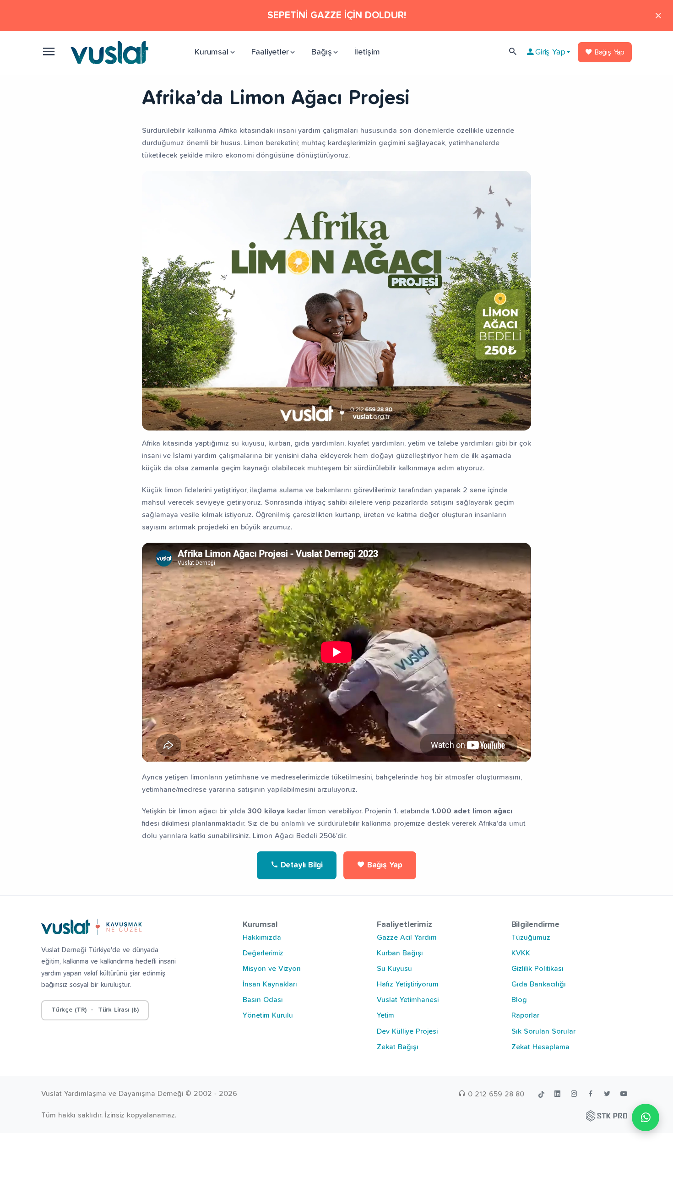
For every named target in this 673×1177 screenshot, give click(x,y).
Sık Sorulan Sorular (543, 1031)
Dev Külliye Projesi (407, 1031)
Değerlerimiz (263, 953)
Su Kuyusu (394, 968)
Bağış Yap (608, 52)
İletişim (367, 52)
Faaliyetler (270, 52)
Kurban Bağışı (400, 953)
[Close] (658, 15)
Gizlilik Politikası (537, 968)
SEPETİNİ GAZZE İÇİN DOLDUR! (336, 15)
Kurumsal (211, 52)
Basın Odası (263, 999)
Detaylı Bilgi (300, 865)
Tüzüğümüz (530, 937)
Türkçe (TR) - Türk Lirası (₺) (95, 1010)
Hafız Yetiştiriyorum (408, 984)
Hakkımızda (262, 937)
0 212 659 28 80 (495, 1094)
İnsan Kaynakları (270, 984)
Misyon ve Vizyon (272, 968)
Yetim (385, 1015)
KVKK (520, 953)
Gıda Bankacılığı (538, 984)
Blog (519, 999)
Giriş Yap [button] (550, 52)
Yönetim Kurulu (268, 1015)
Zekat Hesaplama (540, 1047)
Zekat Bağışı (397, 1047)
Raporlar (525, 1015)
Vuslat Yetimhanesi (408, 999)
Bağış (321, 52)
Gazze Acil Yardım (407, 937)
